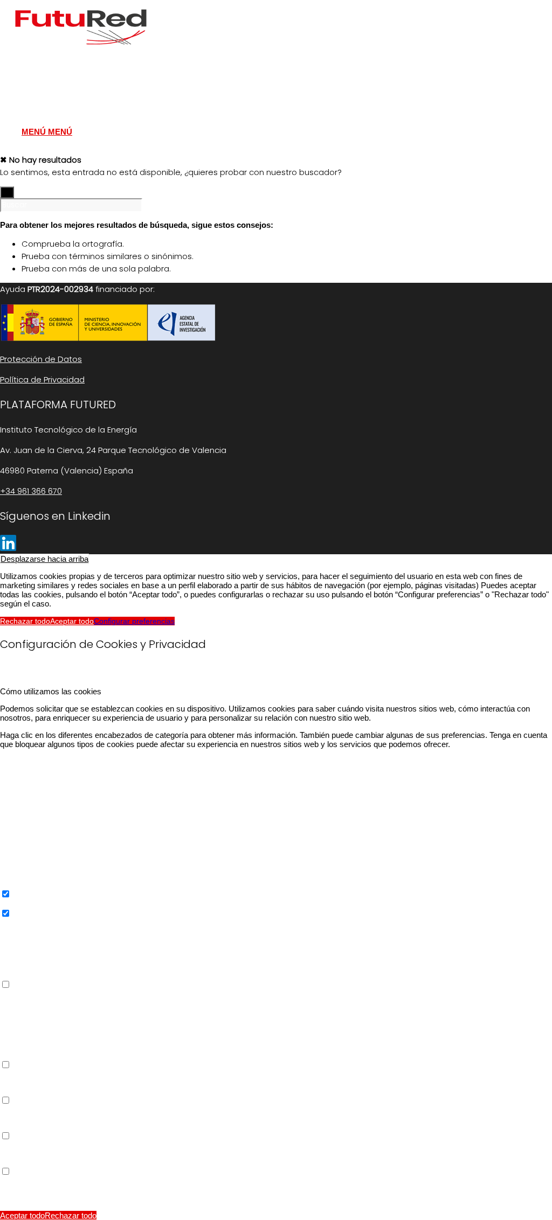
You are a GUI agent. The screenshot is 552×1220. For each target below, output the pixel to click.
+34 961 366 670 (31, 491)
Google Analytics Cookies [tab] (45, 923)
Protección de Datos (41, 359)
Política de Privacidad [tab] (38, 1181)
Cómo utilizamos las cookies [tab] (50, 691)
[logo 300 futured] (81, 51)
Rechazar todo (25, 621)
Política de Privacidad (42, 379)
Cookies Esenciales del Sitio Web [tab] (59, 761)
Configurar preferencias (134, 621)
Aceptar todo (72, 621)
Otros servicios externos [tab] (43, 994)
